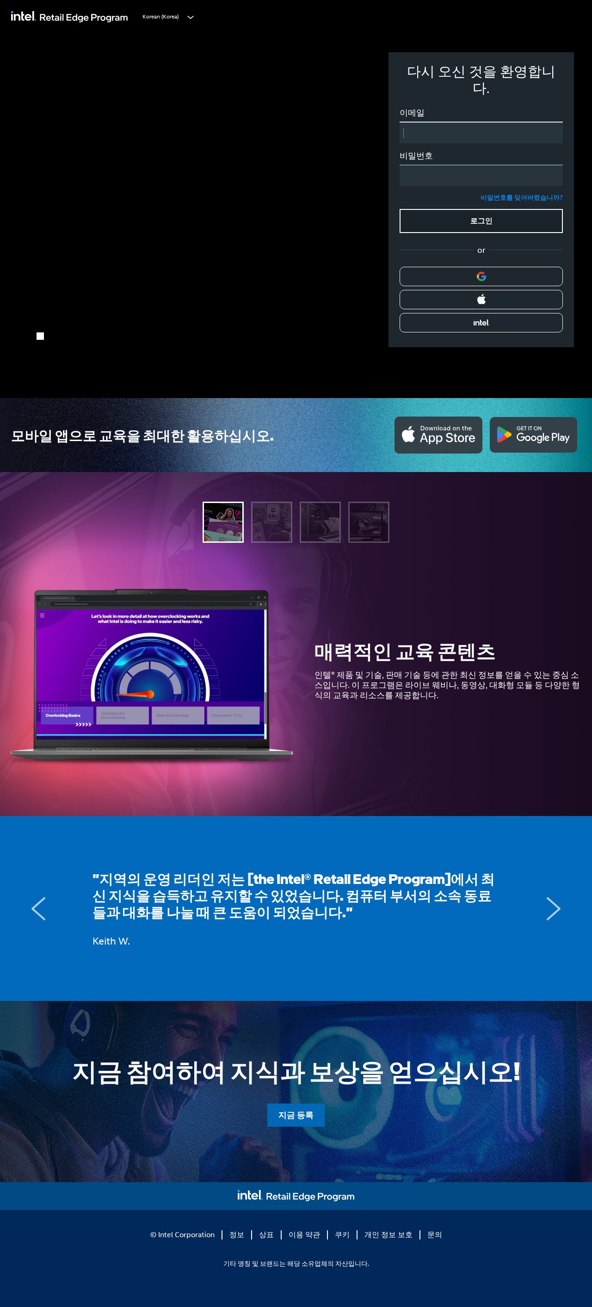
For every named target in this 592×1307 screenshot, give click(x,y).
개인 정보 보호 (388, 1235)
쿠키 (342, 1235)
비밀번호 (416, 156)
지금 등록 (46, 248)
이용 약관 (304, 1235)
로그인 (481, 221)
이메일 (412, 113)
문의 (434, 1235)
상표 (266, 1235)
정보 (236, 1235)
